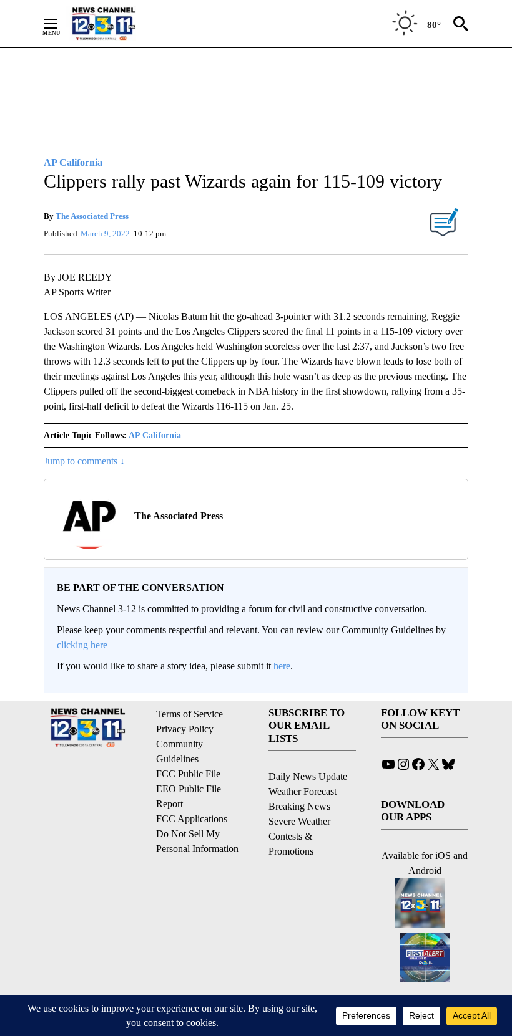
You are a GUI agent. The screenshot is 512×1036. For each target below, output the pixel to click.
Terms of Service (189, 714)
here (281, 666)
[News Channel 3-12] (119, 23)
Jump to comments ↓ (84, 461)
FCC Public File (188, 774)
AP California (155, 435)
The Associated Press (92, 216)
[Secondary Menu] (60, 24)
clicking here (82, 645)
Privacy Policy (185, 729)
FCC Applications (191, 818)
